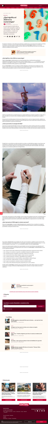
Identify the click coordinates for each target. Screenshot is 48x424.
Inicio (4, 13)
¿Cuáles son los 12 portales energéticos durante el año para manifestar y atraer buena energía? (26, 52)
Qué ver (35, 7)
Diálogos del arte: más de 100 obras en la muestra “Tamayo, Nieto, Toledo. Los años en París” (25, 348)
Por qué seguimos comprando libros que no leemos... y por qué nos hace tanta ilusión (27, 321)
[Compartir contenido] (1, 213)
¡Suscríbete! (40, 306)
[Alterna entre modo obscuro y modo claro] (3, 5)
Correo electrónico (6, 304)
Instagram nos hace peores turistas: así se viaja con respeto (24, 327)
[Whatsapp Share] (12, 36)
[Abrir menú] (40, 5)
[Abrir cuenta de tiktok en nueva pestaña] (39, 410)
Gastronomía (18, 411)
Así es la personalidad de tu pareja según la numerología (24, 286)
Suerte (5, 296)
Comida (17, 7)
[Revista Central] (24, 6)
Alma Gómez (9, 23)
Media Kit (25, 411)
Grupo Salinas (14, 418)
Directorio (5, 412)
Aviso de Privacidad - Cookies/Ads (8, 415)
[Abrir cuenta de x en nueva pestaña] (35, 410)
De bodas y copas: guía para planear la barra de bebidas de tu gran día (26, 340)
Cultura (26, 7)
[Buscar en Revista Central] (39, 5)
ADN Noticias (5, 418)
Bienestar (8, 7)
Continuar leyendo (8, 399)
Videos (43, 7)
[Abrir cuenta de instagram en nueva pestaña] (37, 410)
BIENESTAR (18, 50)
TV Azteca (9, 418)
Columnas (12, 7)
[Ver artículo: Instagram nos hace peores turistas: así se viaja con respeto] (7, 327)
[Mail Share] (19, 36)
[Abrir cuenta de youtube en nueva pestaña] (42, 410)
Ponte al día (31, 7)
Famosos (21, 7)
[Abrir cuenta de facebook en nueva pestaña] (44, 410)
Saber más (30, 421)
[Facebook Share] (7, 36)
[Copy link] (17, 36)
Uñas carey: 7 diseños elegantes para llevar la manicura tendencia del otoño (26, 334)
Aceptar (41, 421)
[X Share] (10, 36)
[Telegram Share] (14, 36)
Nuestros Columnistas (9, 411)
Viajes (40, 7)
